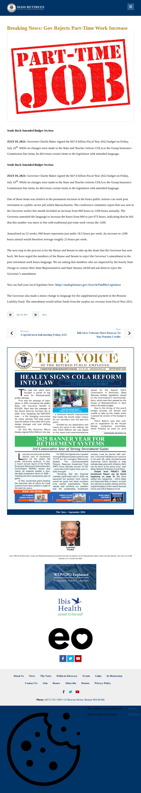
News (44, 315)
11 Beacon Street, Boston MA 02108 (84, 699)
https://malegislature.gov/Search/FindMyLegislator (88, 284)
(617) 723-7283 (53, 699)
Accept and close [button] (134, 711)
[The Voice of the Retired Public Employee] (26, 7)
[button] (62, 658)
